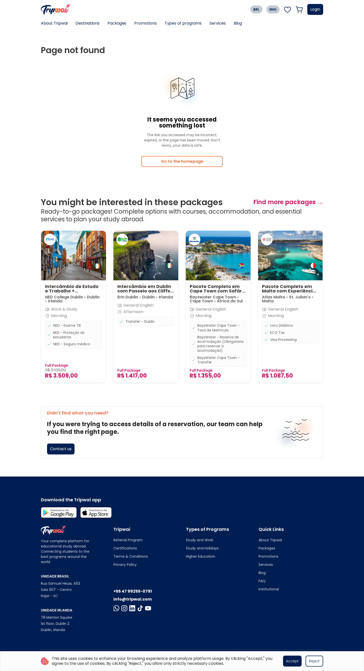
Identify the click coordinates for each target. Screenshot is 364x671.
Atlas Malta (273, 297)
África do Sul (230, 301)
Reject (314, 661)
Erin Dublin (127, 297)
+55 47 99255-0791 (132, 591)
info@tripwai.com (132, 599)
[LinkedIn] (132, 608)
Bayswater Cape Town (213, 297)
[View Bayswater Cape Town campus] (194, 239)
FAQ (262, 580)
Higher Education (200, 556)
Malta (268, 301)
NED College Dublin (64, 297)
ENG (273, 9)
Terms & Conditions (130, 556)
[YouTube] (148, 608)
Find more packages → (288, 202)
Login (315, 9)
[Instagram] (124, 608)
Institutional (269, 589)
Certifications (125, 548)
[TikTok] (140, 608)
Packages (116, 23)
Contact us (61, 449)
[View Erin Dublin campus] (122, 239)
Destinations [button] (88, 23)
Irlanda (55, 301)
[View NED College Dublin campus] (50, 239)
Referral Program (128, 540)
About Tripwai (54, 23)
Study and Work (199, 540)
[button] (73, 306)
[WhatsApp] (116, 608)
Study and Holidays (202, 548)
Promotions (145, 23)
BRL (256, 9)
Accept (292, 661)
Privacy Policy (125, 564)
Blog (238, 23)
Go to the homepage (182, 161)
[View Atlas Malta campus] (267, 239)
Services (217, 23)
